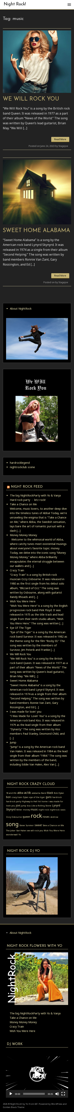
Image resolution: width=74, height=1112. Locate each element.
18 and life (11, 793)
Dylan (25, 797)
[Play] (11, 1094)
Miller (19, 809)
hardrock (57, 797)
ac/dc (27, 793)
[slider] (34, 1094)
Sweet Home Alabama (36, 230)
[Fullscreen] (63, 1094)
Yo (19, 834)
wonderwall (12, 834)
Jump (13, 742)
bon (8, 797)
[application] (37, 1074)
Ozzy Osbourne (14, 817)
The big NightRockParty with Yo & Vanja (35, 495)
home (45, 801)
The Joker (11, 830)
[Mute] (57, 1094)
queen (26, 816)
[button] (37, 1074)
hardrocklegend (20, 462)
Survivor (30, 825)
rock (36, 815)
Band (43, 793)
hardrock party (13, 801)
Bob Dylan (59, 793)
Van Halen (21, 830)
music (34, 809)
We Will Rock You (31, 99)
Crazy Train (17, 570)
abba (20, 793)
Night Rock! (15, 4)
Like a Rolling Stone (41, 805)
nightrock (55, 809)
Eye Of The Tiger (20, 628)
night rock (44, 809)
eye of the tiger (37, 797)
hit (39, 801)
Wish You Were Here (22, 601)
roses (46, 816)
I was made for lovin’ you (25, 711)
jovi (18, 805)
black (50, 793)
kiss (29, 805)
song (12, 824)
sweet (38, 825)
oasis (62, 809)
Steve (22, 825)
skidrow (54, 817)
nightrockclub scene (22, 467)
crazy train (17, 797)
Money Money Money (23, 535)
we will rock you (35, 830)
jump (23, 805)
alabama (36, 793)
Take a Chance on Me (23, 504)
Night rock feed (27, 486)
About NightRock (20, 308)
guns (49, 797)
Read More (60, 139)
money (26, 809)
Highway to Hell (29, 801)
